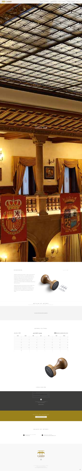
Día (67, 333)
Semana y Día (63, 333)
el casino (47, 1)
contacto (78, 1)
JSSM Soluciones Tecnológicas (42, 467)
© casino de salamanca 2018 (41, 465)
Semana (58, 333)
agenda (68, 1)
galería (73, 1)
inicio (41, 1)
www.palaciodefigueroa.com (50, 435)
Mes (55, 333)
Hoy (19, 333)
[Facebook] (41, 459)
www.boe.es (27, 435)
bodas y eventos (62, 1)
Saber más (65, 270)
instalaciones (54, 1)
